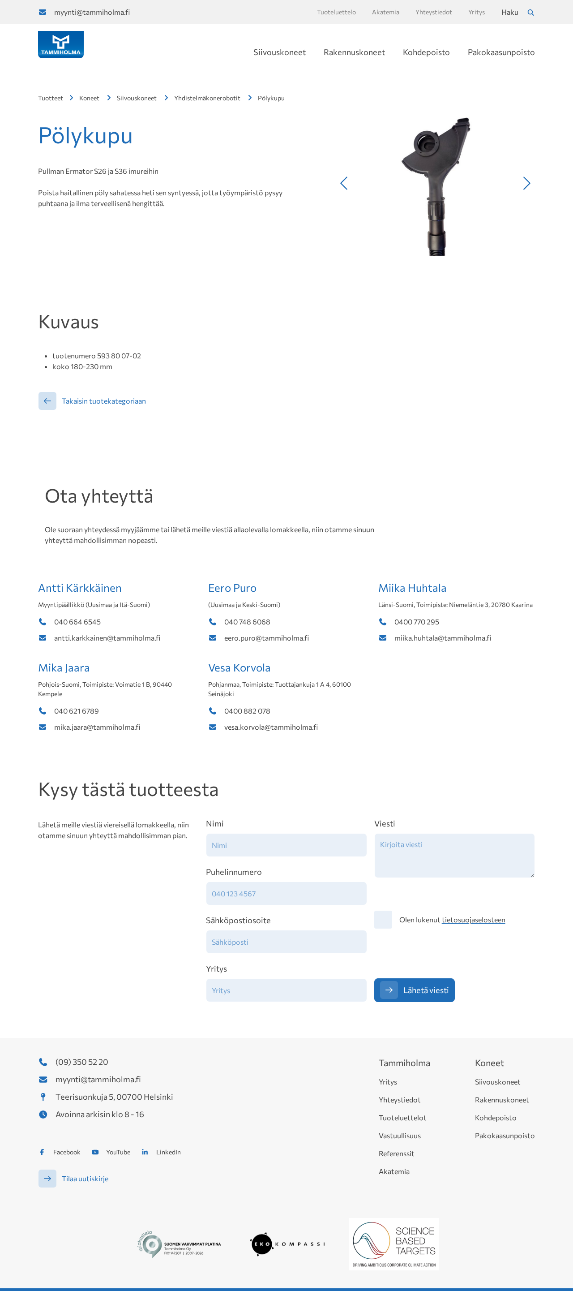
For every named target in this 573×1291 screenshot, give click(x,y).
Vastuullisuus (400, 1135)
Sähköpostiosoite (238, 920)
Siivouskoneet (279, 52)
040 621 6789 (76, 710)
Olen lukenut (452, 919)
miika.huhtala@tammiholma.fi (442, 637)
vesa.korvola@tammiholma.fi (271, 727)
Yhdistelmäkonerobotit (207, 98)
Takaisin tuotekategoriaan (104, 400)
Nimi (215, 823)
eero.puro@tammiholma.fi (266, 637)
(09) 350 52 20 (82, 1062)
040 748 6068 (247, 621)
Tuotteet (50, 98)
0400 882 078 (247, 710)
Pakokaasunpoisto (501, 52)
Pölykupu (271, 98)
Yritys (216, 968)
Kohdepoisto (426, 52)
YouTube (118, 1152)
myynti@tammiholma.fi (92, 12)
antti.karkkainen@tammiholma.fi (107, 637)
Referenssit (397, 1153)
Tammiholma (404, 1062)
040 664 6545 (77, 621)
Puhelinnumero (234, 872)
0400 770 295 (416, 621)
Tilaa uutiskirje (85, 1178)
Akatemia (394, 1171)
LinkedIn (168, 1152)
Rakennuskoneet (354, 52)
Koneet (89, 98)
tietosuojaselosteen (473, 919)
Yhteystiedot (400, 1099)
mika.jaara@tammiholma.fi (97, 727)
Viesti (384, 823)
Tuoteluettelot (403, 1117)
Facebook (67, 1152)
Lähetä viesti (426, 990)
